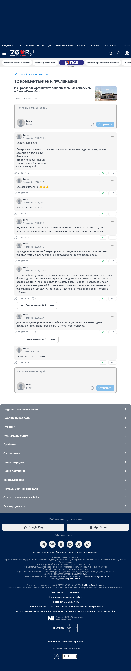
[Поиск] (110, 53)
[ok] (61, 544)
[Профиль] (127, 53)
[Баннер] (71, 63)
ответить (23, 173)
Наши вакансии (14, 471)
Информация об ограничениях (65, 592)
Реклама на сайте (15, 435)
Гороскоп (94, 45)
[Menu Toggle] (4, 53)
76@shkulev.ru (80, 574)
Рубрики (9, 426)
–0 (112, 173)
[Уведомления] (119, 53)
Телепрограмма (64, 45)
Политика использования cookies (65, 597)
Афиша (81, 45)
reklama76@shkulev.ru (94, 585)
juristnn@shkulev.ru (100, 576)
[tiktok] (87, 544)
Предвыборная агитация (20, 488)
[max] (70, 544)
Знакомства (32, 45)
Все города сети (14, 506)
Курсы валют (111, 45)
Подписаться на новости (20, 409)
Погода (47, 45)
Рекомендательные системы (65, 602)
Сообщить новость (16, 418)
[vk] (52, 544)
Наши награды (13, 462)
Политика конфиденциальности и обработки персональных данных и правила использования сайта (65, 611)
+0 (103, 173)
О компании (11, 453)
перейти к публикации (34, 75)
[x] (78, 544)
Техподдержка (13, 479)
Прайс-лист (11, 444)
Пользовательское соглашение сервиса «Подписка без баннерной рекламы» (65, 606)
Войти (29, 124)
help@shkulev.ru (73, 579)
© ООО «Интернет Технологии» (65, 648)
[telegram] (43, 544)
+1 (103, 332)
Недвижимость (11, 45)
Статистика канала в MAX (21, 497)
